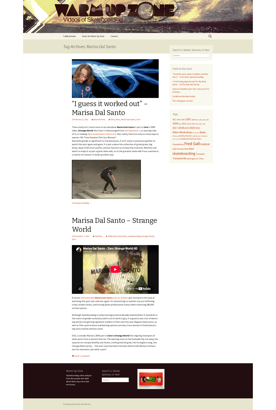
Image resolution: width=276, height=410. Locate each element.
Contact (114, 36)
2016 (204, 124)
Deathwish (185, 139)
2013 (193, 124)
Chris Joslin (176, 139)
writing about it (132, 130)
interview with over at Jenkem (104, 297)
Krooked (180, 149)
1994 (178, 119)
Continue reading (82, 202)
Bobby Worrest (186, 136)
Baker (203, 132)
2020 (192, 127)
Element (192, 139)
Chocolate (204, 136)
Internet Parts (99, 119)
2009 (110, 236)
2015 (200, 124)
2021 (197, 127)
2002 (200, 120)
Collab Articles (69, 36)
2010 (113, 119)
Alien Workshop (182, 132)
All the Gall (195, 133)
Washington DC (192, 158)
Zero (138, 119)
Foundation (178, 144)
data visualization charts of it (102, 134)
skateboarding (134, 236)
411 (174, 119)
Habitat (205, 144)
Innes (118, 119)
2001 (197, 120)
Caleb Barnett (196, 136)
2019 (186, 127)
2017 (175, 127)
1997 (188, 119)
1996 (183, 119)
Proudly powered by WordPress (77, 404)
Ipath (174, 149)
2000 (193, 119)
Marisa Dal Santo (128, 119)
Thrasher (200, 153)
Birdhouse (175, 136)
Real (191, 148)
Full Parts (99, 236)
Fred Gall (192, 143)
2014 (197, 124)
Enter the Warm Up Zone (93, 36)
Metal (186, 149)
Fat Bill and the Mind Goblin (183, 96)
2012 (189, 124)
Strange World (148, 236)
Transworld (179, 158)
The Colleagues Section (182, 101)
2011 (184, 123)
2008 (207, 120)
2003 (204, 120)
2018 (181, 128)
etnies (198, 139)
